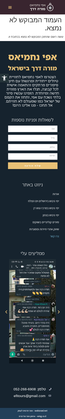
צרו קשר (54, 236)
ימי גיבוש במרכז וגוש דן (46, 208)
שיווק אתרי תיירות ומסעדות (44, 229)
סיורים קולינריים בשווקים (45, 222)
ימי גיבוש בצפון (51, 215)
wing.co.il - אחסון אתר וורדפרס (32, 416)
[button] (4, 78)
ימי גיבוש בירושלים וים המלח (43, 201)
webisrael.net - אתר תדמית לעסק (33, 410)
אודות (55, 194)
